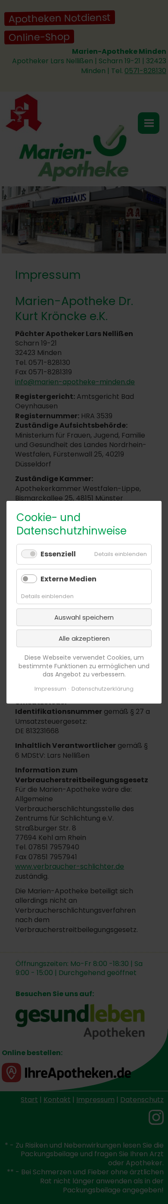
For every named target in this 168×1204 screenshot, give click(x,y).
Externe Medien (68, 578)
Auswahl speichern (84, 617)
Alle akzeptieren (84, 638)
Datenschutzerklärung (103, 689)
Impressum (50, 689)
